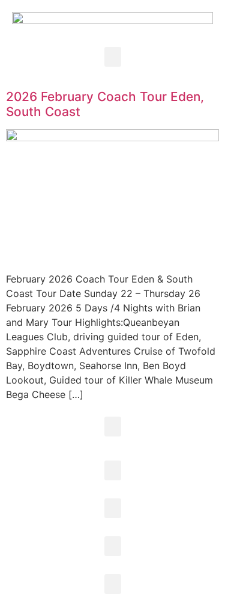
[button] (112, 57)
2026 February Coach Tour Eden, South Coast (105, 104)
